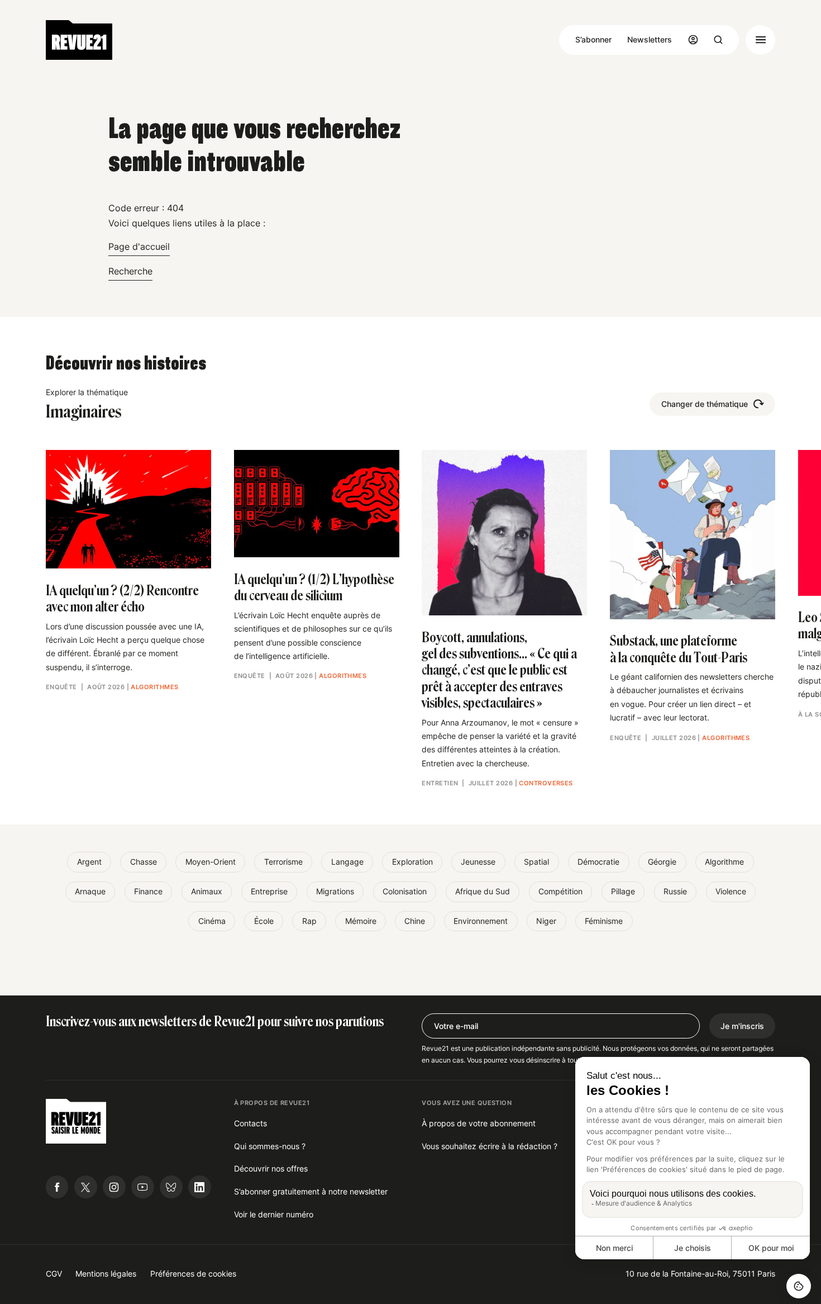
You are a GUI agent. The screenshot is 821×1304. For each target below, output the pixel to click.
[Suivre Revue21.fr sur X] (85, 1186)
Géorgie (662, 861)
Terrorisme (283, 861)
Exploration (412, 861)
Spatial (536, 861)
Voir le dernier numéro (273, 1214)
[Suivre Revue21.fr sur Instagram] (114, 1186)
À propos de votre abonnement (479, 1123)
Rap (309, 921)
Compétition (560, 891)
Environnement (481, 921)
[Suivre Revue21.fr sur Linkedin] (199, 1186)
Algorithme (724, 861)
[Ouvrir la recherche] (718, 40)
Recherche (130, 271)
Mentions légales (105, 1273)
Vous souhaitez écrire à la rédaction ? (489, 1146)
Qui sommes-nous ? (270, 1146)
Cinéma (212, 921)
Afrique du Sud (482, 891)
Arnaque (90, 891)
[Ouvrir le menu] (760, 40)
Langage (347, 861)
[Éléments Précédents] (45, 502)
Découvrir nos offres (271, 1168)
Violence (730, 891)
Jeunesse (478, 861)
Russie (675, 891)
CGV (54, 1273)
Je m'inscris (742, 1026)
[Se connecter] (693, 39)
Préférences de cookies (193, 1273)
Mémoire (360, 921)
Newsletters (649, 39)
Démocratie (598, 861)
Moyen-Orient (210, 861)
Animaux (206, 891)
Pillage (623, 891)
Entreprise (269, 891)
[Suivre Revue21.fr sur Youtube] (142, 1186)
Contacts (250, 1123)
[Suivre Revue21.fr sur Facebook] (57, 1186)
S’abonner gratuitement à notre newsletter (311, 1191)
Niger (546, 921)
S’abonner (593, 39)
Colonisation (405, 891)
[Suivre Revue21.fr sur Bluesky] (171, 1186)
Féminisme (604, 921)
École (264, 921)
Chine (414, 921)
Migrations (335, 891)
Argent (89, 861)
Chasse (143, 861)
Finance (148, 891)
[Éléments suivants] (775, 502)
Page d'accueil (139, 246)
